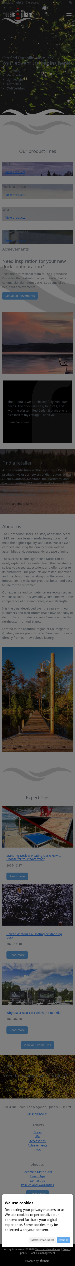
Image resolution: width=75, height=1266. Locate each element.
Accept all (63, 1239)
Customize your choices (42, 1239)
